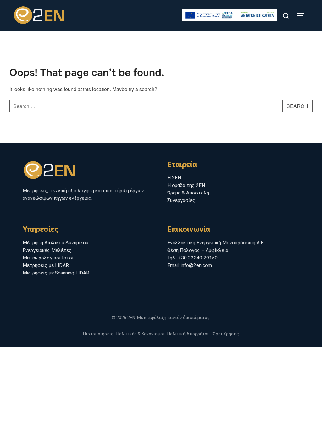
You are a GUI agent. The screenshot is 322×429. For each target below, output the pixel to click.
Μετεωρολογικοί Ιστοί (48, 258)
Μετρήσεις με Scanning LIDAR (56, 273)
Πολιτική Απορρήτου (188, 333)
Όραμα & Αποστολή (188, 193)
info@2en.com (196, 265)
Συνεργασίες (181, 200)
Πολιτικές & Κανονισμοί (140, 333)
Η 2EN (174, 178)
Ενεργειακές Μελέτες (47, 250)
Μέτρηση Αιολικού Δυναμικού (55, 243)
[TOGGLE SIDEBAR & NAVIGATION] (303, 16)
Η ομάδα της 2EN (186, 185)
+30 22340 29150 (198, 258)
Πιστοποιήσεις (98, 333)
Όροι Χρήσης (226, 333)
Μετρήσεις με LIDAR (46, 265)
